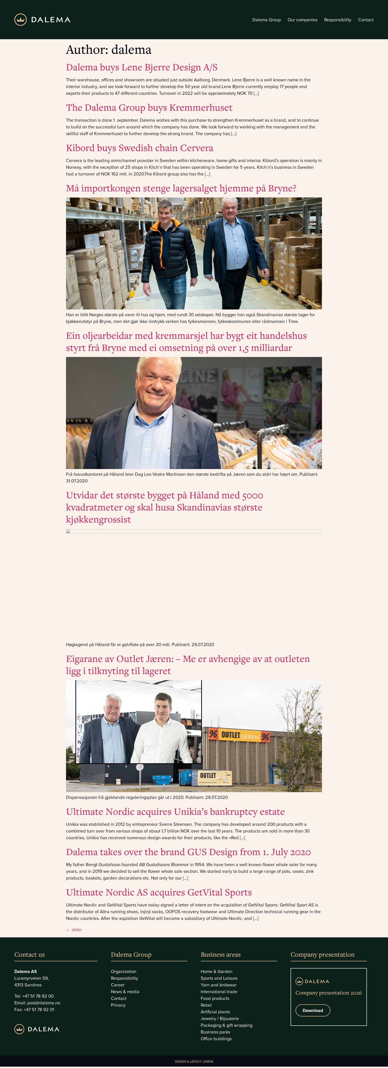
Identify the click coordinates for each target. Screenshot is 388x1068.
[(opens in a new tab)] (194, 308)
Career (118, 985)
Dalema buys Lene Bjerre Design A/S (142, 67)
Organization (123, 971)
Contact (366, 19)
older (74, 929)
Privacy (118, 1005)
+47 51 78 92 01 (39, 1009)
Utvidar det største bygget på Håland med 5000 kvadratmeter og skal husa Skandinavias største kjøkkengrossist (164, 507)
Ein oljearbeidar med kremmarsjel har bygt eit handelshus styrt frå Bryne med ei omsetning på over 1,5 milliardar (186, 341)
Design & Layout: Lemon (194, 1061)
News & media (125, 991)
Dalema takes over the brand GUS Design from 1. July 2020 (188, 851)
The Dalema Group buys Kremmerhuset (149, 107)
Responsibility (337, 19)
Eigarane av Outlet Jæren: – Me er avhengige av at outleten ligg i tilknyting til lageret (188, 664)
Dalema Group (266, 19)
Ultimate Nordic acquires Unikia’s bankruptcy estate (175, 811)
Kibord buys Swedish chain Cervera (139, 147)
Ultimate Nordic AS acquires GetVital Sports (159, 892)
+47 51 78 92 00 (38, 996)
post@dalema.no (43, 1002)
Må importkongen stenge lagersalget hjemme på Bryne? (181, 188)
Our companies (302, 19)
